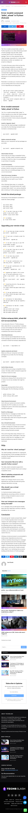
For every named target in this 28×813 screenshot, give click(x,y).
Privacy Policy (13, 700)
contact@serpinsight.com (11, 770)
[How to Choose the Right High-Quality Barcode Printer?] (5, 658)
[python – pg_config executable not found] (14, 581)
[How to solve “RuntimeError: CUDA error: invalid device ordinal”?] (14, 602)
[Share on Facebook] (5, 26)
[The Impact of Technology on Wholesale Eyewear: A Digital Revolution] (5, 665)
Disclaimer (7, 803)
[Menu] (2, 2)
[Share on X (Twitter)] (12, 26)
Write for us (14, 805)
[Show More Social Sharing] (25, 26)
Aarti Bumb (7, 21)
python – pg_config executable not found (12, 590)
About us (11, 799)
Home (6, 799)
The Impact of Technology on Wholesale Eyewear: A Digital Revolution (17, 665)
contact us (18, 799)
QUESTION (4, 9)
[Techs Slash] (14, 2)
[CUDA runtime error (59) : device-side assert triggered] (14, 623)
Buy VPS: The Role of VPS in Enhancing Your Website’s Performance (16, 672)
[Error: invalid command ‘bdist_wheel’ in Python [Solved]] (14, 37)
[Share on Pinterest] (20, 26)
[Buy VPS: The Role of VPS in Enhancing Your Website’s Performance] (5, 672)
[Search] (26, 2)
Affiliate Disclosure (9, 801)
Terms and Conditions (16, 803)
